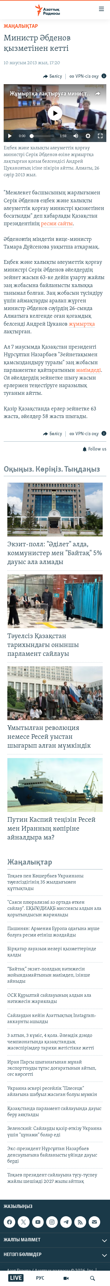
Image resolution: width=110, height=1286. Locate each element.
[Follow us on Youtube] (38, 1222)
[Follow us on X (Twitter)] (23, 1222)
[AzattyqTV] (66, 1278)
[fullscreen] (100, 136)
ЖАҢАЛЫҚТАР (21, 26)
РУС (40, 1278)
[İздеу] (92, 1278)
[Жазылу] (94, 1222)
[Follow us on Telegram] (66, 1222)
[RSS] (80, 1222)
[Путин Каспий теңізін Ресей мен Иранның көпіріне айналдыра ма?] (55, 785)
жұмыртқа (82, 324)
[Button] (52, 76)
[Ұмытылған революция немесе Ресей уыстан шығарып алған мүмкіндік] (55, 693)
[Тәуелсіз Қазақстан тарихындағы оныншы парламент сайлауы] (55, 601)
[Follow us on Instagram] (52, 1222)
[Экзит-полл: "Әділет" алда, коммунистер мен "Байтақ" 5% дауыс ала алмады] (55, 509)
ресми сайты (57, 224)
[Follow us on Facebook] (9, 1222)
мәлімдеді (88, 370)
